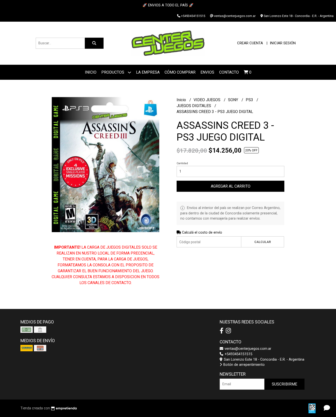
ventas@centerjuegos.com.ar (247, 349)
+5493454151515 (238, 354)
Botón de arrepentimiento (243, 365)
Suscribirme (284, 384)
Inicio (90, 72)
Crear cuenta (250, 43)
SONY (233, 99)
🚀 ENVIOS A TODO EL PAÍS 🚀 (168, 5)
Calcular (262, 242)
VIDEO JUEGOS (207, 99)
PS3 (250, 99)
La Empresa (148, 72)
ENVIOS (207, 72)
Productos (113, 72)
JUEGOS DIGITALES (194, 105)
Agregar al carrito (230, 186)
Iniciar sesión (283, 43)
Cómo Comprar (180, 72)
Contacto (229, 72)
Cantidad (182, 163)
